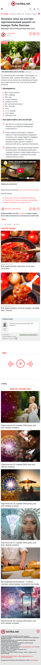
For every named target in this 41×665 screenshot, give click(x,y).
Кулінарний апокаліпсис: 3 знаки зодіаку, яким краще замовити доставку (20, 582)
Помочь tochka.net (17, 14)
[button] (34, 8)
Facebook (22, 213)
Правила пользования (6, 656)
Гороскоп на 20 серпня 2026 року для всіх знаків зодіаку (18, 621)
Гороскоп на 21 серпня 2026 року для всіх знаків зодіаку (18, 543)
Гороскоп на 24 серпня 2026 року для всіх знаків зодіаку (18, 426)
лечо (18, 224)
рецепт (9, 224)
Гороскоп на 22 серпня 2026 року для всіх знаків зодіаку (18, 504)
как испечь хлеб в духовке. (29, 190)
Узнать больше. (34, 660)
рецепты (4, 42)
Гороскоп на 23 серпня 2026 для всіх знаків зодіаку (18, 465)
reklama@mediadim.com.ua (28, 647)
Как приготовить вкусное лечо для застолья (17, 267)
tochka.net (11, 33)
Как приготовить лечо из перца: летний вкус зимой (20, 309)
